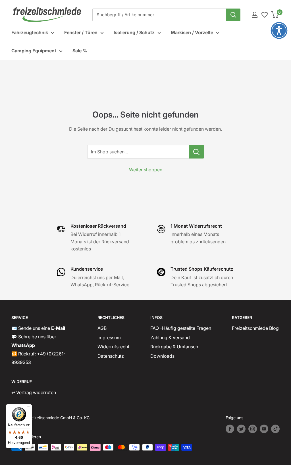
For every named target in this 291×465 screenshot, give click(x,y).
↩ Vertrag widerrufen (33, 392)
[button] (279, 30)
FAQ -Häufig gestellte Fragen (180, 328)
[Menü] (28, 407)
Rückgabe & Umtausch (174, 346)
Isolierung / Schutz (134, 32)
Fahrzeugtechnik (29, 32)
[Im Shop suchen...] (196, 152)
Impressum (109, 337)
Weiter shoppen (145, 169)
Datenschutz (110, 356)
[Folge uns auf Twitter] (241, 429)
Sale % (79, 51)
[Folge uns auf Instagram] (252, 429)
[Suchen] (233, 15)
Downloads (162, 356)
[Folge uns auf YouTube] (264, 429)
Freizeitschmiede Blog (255, 328)
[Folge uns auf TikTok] (275, 429)
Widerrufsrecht (113, 346)
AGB (102, 328)
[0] (274, 14)
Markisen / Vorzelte (192, 32)
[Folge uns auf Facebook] (230, 429)
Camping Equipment (33, 51)
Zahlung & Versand (170, 337)
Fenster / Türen (80, 32)
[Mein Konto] (254, 15)
